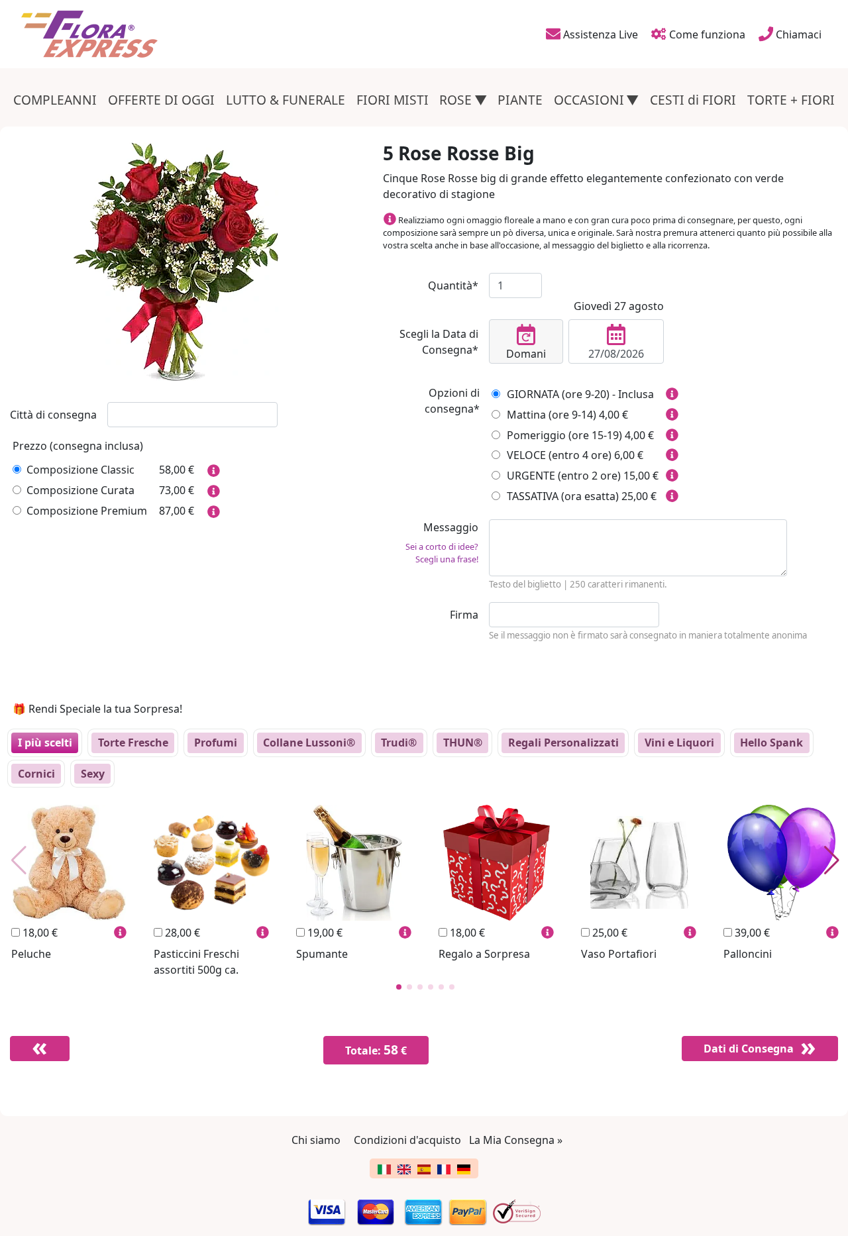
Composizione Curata (80, 490)
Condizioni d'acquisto (407, 1140)
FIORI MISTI (392, 100)
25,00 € (608, 932)
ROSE (455, 100)
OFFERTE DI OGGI (161, 100)
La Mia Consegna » (515, 1140)
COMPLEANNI (55, 100)
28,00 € (181, 932)
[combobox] (192, 414)
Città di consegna (53, 414)
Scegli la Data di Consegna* (438, 342)
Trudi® (399, 742)
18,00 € (39, 932)
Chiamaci (797, 34)
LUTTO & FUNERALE (285, 100)
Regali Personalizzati (563, 742)
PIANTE (520, 100)
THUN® (462, 742)
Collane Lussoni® (309, 742)
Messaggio (441, 542)
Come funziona (705, 34)
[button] (398, 987)
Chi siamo (316, 1140)
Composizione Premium (86, 510)
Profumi (215, 742)
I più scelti (45, 742)
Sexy (93, 773)
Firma (464, 614)
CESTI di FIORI (693, 100)
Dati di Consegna (749, 1048)
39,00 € (751, 932)
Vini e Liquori (679, 742)
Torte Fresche (133, 742)
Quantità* (453, 285)
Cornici (36, 773)
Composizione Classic (80, 469)
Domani (526, 353)
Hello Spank (771, 742)
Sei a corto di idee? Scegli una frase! (441, 553)
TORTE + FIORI (791, 100)
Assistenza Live (599, 34)
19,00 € (324, 932)
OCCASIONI (589, 100)
